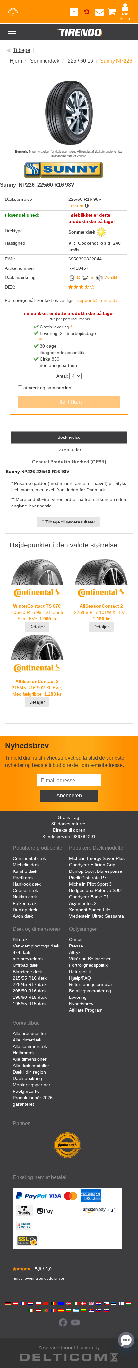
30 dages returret (69, 823)
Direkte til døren (69, 830)
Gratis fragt (69, 817)
